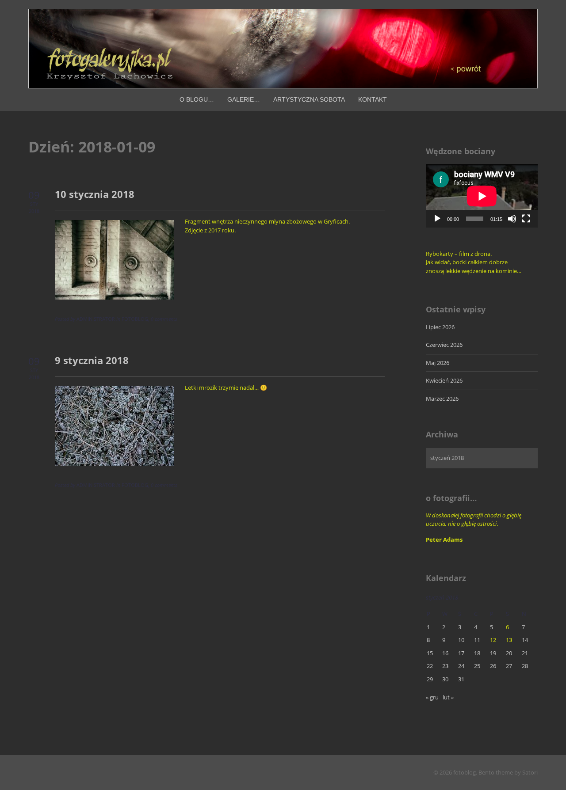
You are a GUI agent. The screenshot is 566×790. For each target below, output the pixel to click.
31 (461, 679)
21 (525, 653)
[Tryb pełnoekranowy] (526, 218)
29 (430, 679)
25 (477, 666)
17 (461, 653)
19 (493, 653)
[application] (482, 196)
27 (509, 666)
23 (445, 666)
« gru (432, 697)
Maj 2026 (437, 363)
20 (509, 653)
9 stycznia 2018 (92, 360)
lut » (448, 697)
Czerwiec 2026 (444, 345)
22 (430, 666)
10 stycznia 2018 (94, 194)
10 (461, 640)
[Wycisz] (512, 218)
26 (493, 666)
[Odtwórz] (437, 218)
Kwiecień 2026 (444, 380)
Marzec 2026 (442, 399)
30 (445, 679)
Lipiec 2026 (440, 327)
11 (477, 640)
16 (445, 653)
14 (525, 640)
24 (461, 666)
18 (477, 653)
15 (430, 653)
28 (525, 666)
